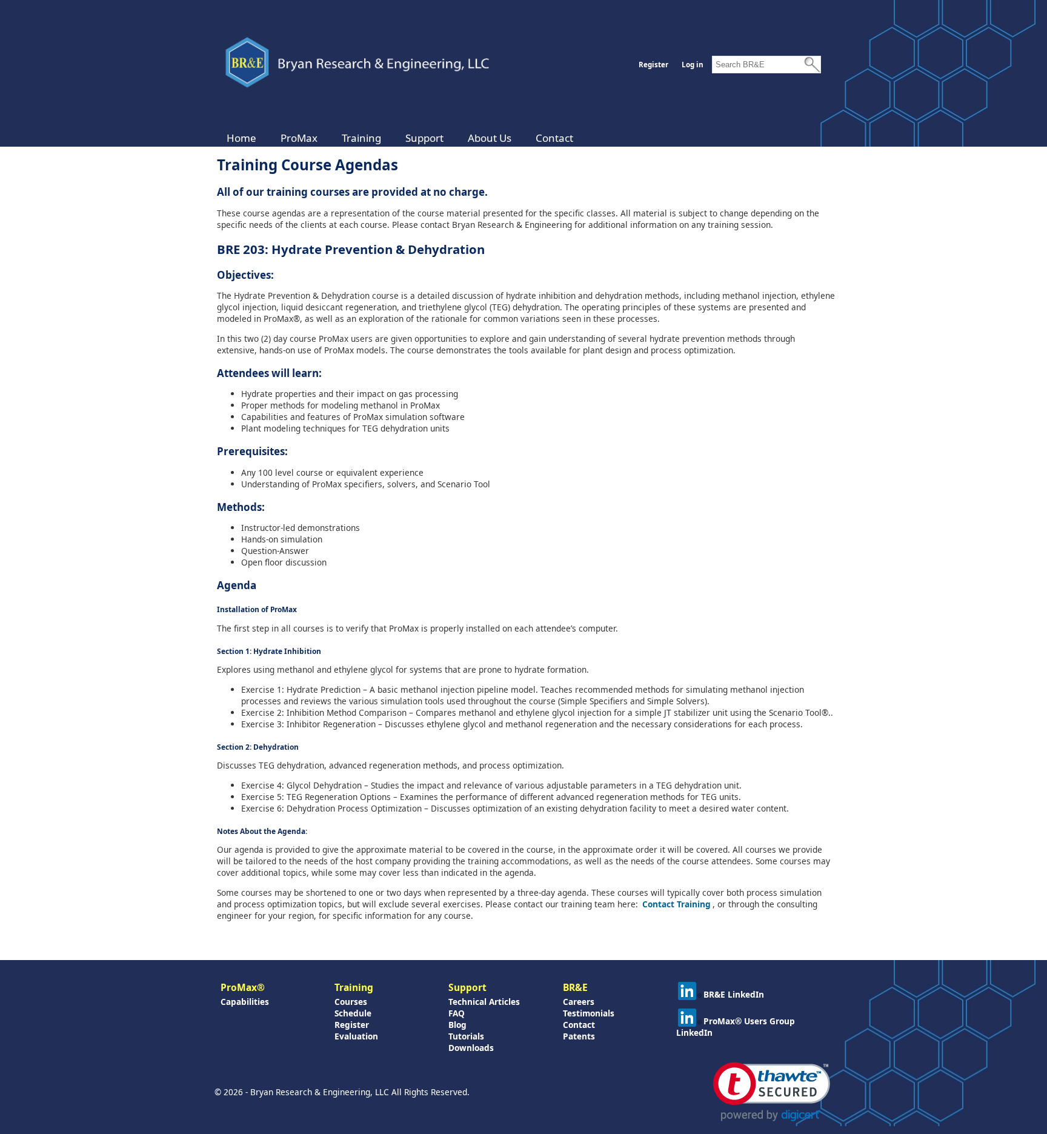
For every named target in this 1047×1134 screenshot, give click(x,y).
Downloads (471, 1047)
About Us (489, 138)
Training (361, 138)
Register (653, 64)
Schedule (352, 1013)
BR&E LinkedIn (733, 994)
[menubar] (399, 138)
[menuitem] (241, 138)
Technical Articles (484, 1001)
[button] (772, 1091)
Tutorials (466, 1036)
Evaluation (356, 1036)
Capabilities (245, 1001)
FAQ (456, 1013)
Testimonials (588, 1013)
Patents (579, 1036)
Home (241, 138)
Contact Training (676, 904)
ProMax (299, 138)
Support (424, 138)
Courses (350, 1001)
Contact (554, 138)
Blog (457, 1024)
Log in (692, 64)
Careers (578, 1001)
